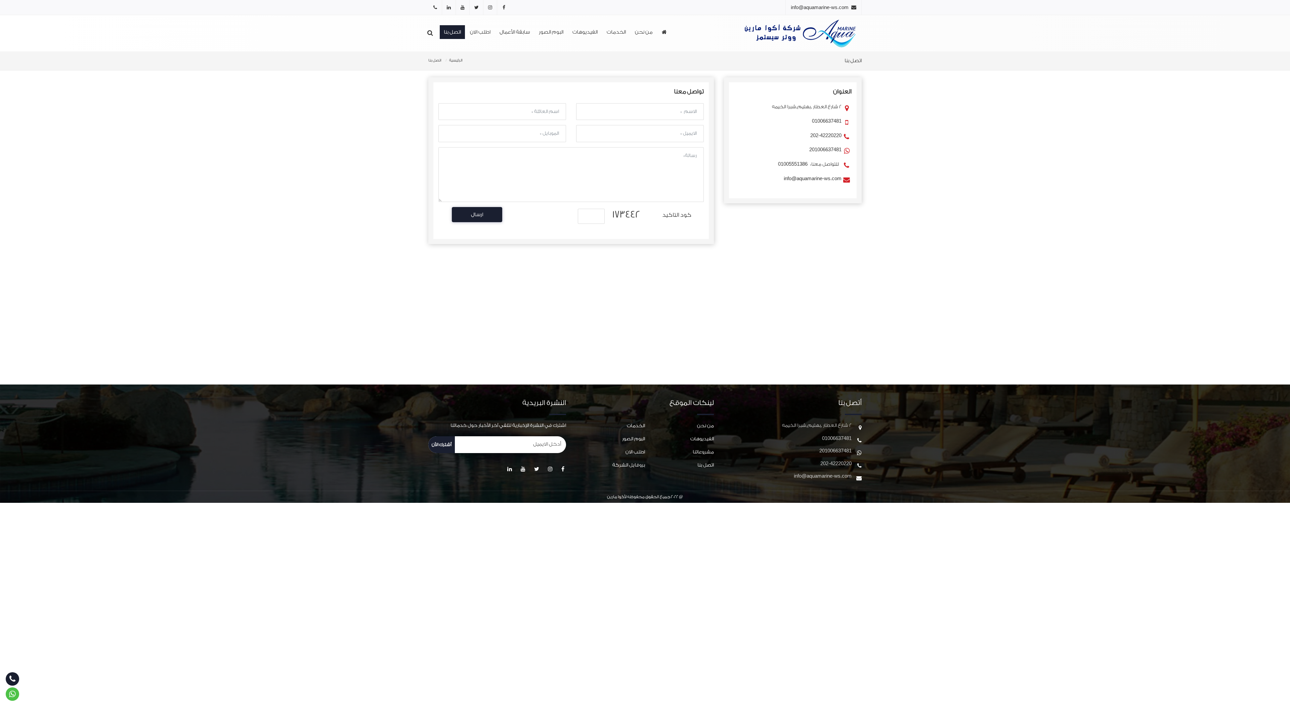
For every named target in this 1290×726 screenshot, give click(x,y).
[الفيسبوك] (504, 7)
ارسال (477, 214)
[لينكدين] (449, 7)
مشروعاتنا (703, 452)
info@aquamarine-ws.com (820, 7)
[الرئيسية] (664, 32)
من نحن (644, 32)
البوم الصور (551, 32)
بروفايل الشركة (628, 465)
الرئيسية (456, 60)
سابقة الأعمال (515, 32)
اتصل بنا (452, 32)
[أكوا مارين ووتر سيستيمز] (802, 33)
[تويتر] (476, 7)
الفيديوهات (585, 32)
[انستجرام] (490, 7)
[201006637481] (435, 7)
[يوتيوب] (462, 7)
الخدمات (616, 32)
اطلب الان (480, 32)
